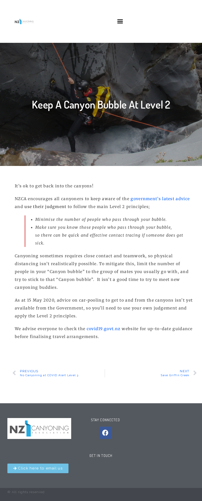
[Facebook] (105, 433)
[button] (120, 21)
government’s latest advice (160, 198)
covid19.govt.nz (104, 328)
